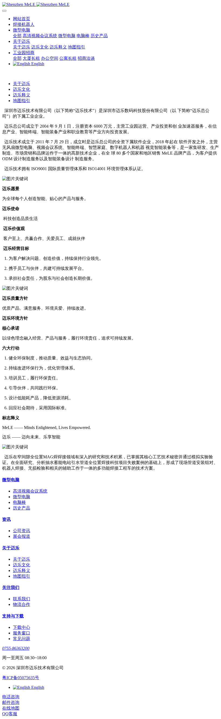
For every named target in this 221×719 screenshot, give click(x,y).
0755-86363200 (15, 648)
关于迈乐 (21, 83)
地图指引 (21, 100)
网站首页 (21, 18)
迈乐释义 (21, 95)
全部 (17, 35)
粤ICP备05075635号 (20, 677)
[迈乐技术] (110, 4)
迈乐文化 (21, 89)
